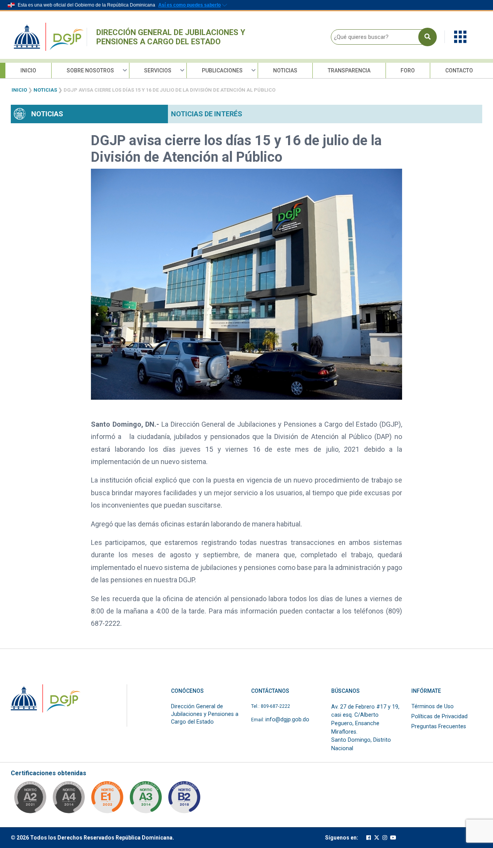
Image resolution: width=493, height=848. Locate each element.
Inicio (28, 70)
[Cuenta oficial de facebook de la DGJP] (368, 838)
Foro (408, 70)
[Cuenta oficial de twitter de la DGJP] (376, 838)
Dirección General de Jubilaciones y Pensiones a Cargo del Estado (170, 37)
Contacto (459, 70)
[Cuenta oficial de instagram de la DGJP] (384, 838)
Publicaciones (222, 70)
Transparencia (349, 70)
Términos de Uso (432, 706)
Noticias (285, 70)
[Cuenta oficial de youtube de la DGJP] (393, 838)
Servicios (157, 70)
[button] (460, 36)
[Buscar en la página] (427, 37)
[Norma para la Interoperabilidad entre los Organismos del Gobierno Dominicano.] (68, 799)
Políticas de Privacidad (439, 716)
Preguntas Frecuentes (438, 726)
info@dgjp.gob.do (287, 719)
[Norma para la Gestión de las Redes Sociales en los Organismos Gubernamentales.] (107, 799)
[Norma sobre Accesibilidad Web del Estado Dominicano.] (184, 799)
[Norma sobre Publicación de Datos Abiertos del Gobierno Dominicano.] (145, 799)
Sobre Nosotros (90, 70)
